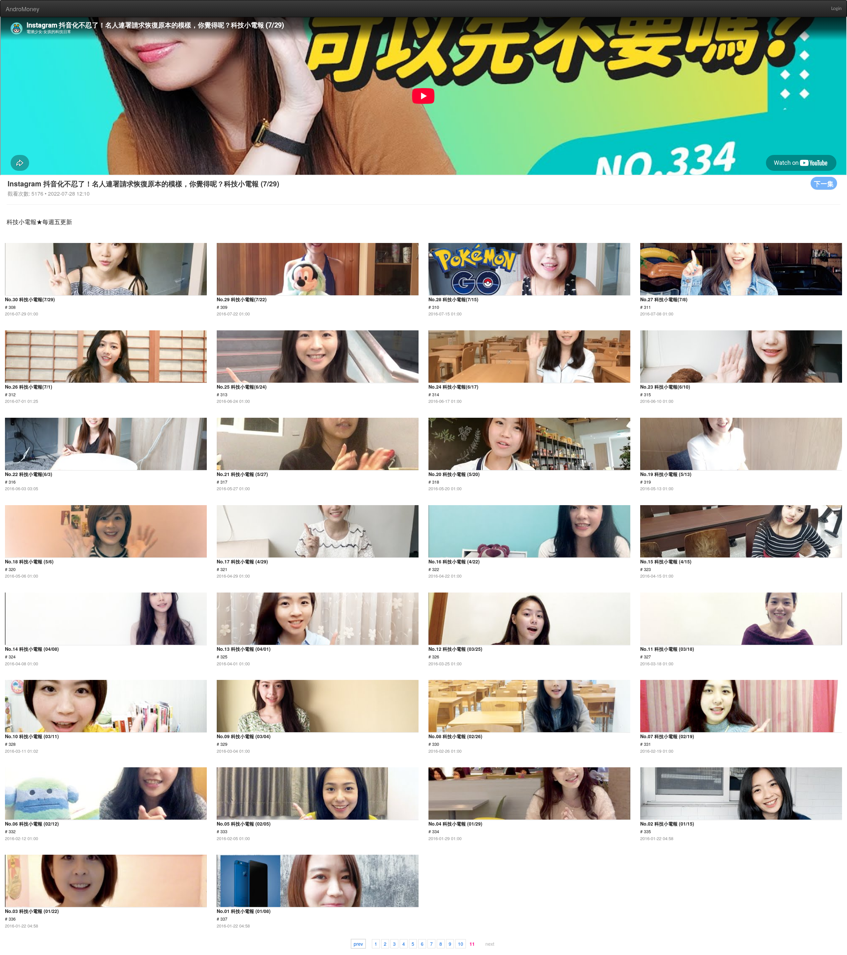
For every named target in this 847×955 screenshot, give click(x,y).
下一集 (824, 183)
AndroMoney (22, 8)
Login (836, 8)
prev (358, 943)
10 (460, 943)
